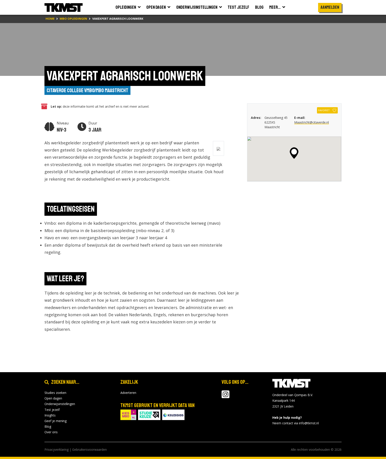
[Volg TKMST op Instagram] (225, 396)
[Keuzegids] (173, 414)
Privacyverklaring (56, 449)
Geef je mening (55, 421)
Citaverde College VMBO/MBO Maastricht (87, 90)
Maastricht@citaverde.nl (311, 122)
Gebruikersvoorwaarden (89, 449)
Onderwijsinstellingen (59, 404)
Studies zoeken (55, 393)
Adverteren (128, 393)
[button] (294, 153)
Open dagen (53, 398)
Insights (50, 415)
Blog (47, 426)
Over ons (51, 432)
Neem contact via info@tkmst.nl (295, 423)
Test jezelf (52, 410)
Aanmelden (330, 7)
